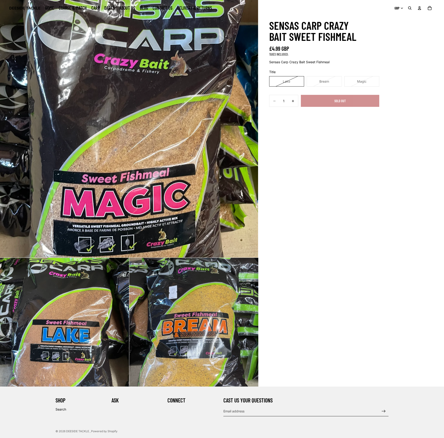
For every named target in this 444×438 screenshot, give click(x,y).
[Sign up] (383, 411)
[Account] (419, 8)
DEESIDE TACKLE (78, 431)
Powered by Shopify (104, 431)
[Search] (410, 8)
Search (61, 409)
